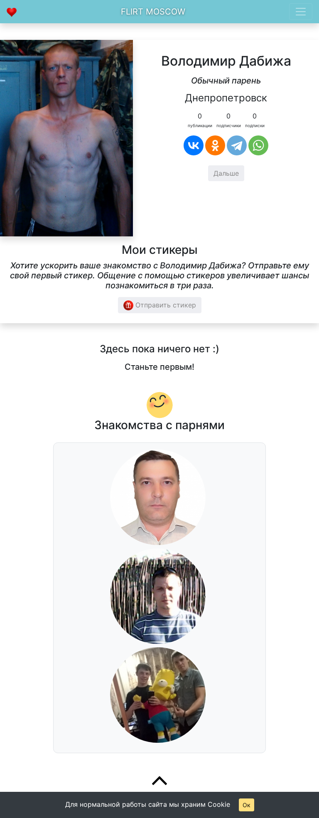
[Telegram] (237, 145)
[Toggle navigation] (300, 11)
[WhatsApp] (258, 145)
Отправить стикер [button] (164, 305)
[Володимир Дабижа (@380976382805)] (66, 137)
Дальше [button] (226, 173)
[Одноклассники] (215, 145)
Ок (246, 804)
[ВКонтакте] (194, 145)
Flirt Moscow (153, 12)
